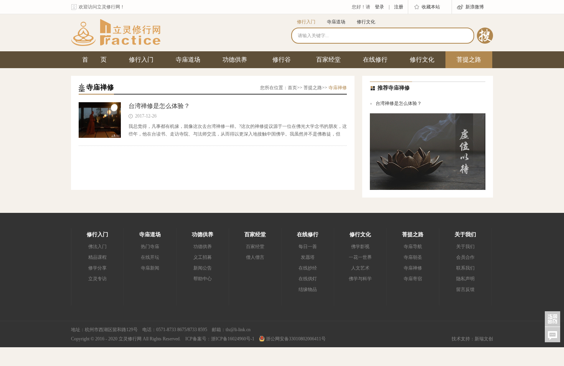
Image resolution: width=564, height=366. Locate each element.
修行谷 (281, 59)
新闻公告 (202, 268)
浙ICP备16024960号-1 (232, 338)
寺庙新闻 (150, 268)
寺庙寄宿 (413, 278)
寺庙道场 (336, 22)
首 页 (94, 59)
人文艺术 (360, 268)
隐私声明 (465, 278)
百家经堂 (328, 59)
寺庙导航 (413, 246)
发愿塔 (308, 257)
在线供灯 (307, 278)
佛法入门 (97, 246)
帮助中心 (202, 278)
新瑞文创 (484, 338)
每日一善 (307, 246)
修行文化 (366, 22)
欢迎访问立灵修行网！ (102, 7)
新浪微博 (474, 7)
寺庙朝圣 (413, 257)
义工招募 (202, 257)
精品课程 (97, 257)
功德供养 (235, 59)
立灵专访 (97, 278)
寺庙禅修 (413, 268)
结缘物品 (307, 289)
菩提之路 (469, 59)
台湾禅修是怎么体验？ (159, 106)
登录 (379, 7)
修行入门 (306, 22)
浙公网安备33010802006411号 (295, 338)
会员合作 (465, 257)
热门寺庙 (150, 246)
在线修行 (375, 59)
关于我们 (465, 234)
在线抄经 (307, 268)
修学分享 (97, 268)
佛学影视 (360, 246)
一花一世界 (360, 257)
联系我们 (465, 268)
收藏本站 (431, 7)
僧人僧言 (255, 257)
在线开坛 (150, 257)
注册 (398, 7)
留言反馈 (465, 289)
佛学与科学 (360, 278)
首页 (292, 87)
